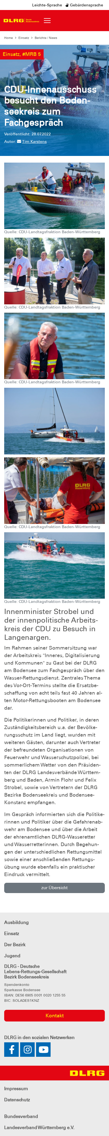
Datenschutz (17, 1099)
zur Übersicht (54, 887)
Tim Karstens (34, 141)
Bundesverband (21, 1116)
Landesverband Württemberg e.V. (39, 1127)
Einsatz (23, 38)
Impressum (16, 1088)
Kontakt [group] (55, 1016)
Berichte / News (46, 38)
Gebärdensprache (86, 5)
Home (8, 38)
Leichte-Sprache (47, 5)
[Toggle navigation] (47, 20)
